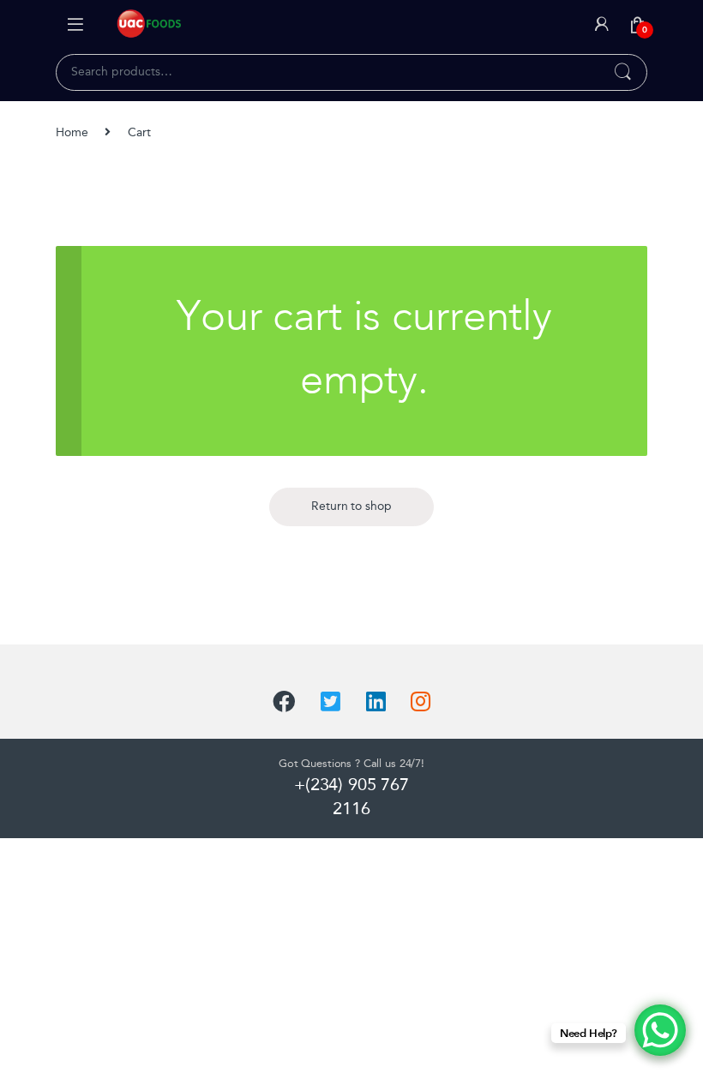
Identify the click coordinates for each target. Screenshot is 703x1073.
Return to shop (351, 506)
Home (71, 132)
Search (622, 72)
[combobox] (327, 72)
